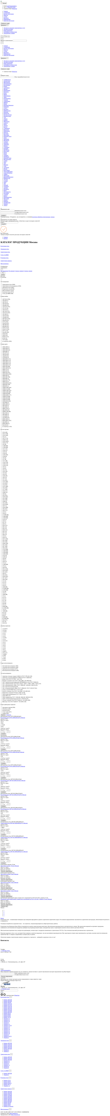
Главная (6, 11)
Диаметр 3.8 (7, 1033)
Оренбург (6, 143)
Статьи (5, 16)
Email (16, 213)
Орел (5, 162)
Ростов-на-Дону (8, 114)
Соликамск (6, 147)
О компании (7, 12)
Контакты (6, 18)
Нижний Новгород (8, 177)
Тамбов (5, 174)
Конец (2, 918)
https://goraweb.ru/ (15, 1114)
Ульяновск (6, 144)
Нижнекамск (7, 90)
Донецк (5, 118)
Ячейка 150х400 (8, 1095)
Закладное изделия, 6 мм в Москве (9, 882)
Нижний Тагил (7, 136)
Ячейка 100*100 (8, 999)
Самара (5, 160)
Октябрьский (7, 202)
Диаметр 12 (7, 1062)
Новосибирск (7, 95)
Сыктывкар (7, 87)
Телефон (17, 212)
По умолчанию (4, 271)
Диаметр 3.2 (7, 1031)
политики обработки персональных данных (43, 217)
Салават (6, 181)
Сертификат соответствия (10, 32)
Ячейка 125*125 (8, 1005)
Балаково (6, 148)
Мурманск (6, 189)
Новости (6, 15)
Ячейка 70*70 (7, 1017)
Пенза (5, 124)
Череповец (6, 139)
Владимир (6, 193)
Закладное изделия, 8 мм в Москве (9, 874)
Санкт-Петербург (8, 173)
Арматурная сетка (5, 1054)
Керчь (5, 190)
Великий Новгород (8, 105)
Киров (5, 152)
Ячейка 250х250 (8, 1098)
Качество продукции (9, 20)
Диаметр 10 (7, 1061)
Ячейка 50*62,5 (8, 1083)
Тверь (5, 97)
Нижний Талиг (7, 158)
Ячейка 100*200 (8, 1001)
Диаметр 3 (6, 1022)
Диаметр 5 (6, 1037)
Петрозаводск (7, 191)
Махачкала (6, 140)
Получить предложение (6, 871)
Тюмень (6, 204)
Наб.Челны (6, 150)
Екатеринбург (7, 98)
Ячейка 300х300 (8, 1099)
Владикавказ (7, 85)
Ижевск (6, 146)
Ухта (5, 163)
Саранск (6, 141)
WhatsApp (14, 8)
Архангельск (7, 81)
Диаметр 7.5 (7, 1065)
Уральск (6, 125)
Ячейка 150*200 (8, 1010)
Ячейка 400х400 (8, 1101)
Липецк (6, 200)
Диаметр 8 (6, 1066)
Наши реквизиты (8, 30)
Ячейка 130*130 (8, 1006)
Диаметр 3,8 (7, 1029)
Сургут (5, 108)
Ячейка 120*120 (8, 1003)
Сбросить (8, 714)
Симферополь (7, 79)
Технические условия (9, 33)
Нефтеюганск (7, 110)
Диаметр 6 (6, 1063)
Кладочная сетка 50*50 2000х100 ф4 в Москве (12, 752)
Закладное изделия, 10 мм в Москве (10, 865)
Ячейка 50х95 (7, 1105)
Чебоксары (6, 175)
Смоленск (6, 186)
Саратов (6, 100)
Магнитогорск (7, 159)
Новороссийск (7, 116)
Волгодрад (6, 151)
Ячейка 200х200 (8, 1097)
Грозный (6, 185)
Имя (16, 210)
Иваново (6, 164)
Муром (5, 168)
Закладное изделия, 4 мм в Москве (9, 890)
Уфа (5, 183)
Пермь (5, 104)
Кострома (6, 133)
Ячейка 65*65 (7, 1016)
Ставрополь (7, 128)
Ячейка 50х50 (7, 1103)
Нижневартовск (8, 197)
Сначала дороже (28, 271)
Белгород (6, 109)
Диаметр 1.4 (7, 1085)
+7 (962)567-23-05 (10, 7)
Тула (5, 117)
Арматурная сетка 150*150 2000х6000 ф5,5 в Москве (14, 837)
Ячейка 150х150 (8, 1094)
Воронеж (6, 112)
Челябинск (6, 156)
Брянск (5, 196)
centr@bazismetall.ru (12, 6)
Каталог (6, 238)
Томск (5, 137)
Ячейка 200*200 (8, 1012)
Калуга (5, 127)
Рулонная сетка (4, 1077)
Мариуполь (6, 121)
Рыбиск (5, 120)
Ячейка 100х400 (8, 1092)
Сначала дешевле (19, 271)
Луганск (6, 179)
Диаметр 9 (6, 1067)
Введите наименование (7, 40)
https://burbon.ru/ (14, 1113)
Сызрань (6, 194)
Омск (5, 182)
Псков (5, 154)
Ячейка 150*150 (8, 1009)
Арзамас (6, 187)
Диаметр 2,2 (7, 1018)
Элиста (5, 205)
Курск (5, 93)
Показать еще (4, 906)
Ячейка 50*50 (7, 1013)
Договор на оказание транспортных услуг (14, 28)
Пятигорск (6, 135)
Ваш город (17, 77)
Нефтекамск (7, 131)
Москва (5, 89)
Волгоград (6, 129)
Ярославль (6, 198)
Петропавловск (7, 83)
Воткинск (6, 91)
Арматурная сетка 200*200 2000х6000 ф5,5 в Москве (14, 823)
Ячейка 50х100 (7, 1102)
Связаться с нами (5, 23)
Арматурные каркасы (6, 1088)
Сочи (5, 166)
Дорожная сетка (5, 1040)
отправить (3, 215)
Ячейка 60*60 (7, 1014)
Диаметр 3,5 (7, 1028)
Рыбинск (6, 201)
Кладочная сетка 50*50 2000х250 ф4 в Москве (12, 738)
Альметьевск (7, 101)
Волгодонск (7, 170)
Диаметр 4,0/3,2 (8, 1036)
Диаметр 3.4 (7, 1032)
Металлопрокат (5, 1109)
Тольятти (6, 155)
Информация (7, 19)
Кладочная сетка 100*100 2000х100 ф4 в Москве (13, 780)
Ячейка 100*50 (7, 1002)
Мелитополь (7, 82)
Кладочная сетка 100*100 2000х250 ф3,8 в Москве (13, 794)
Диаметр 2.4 (7, 1021)
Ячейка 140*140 (8, 1008)
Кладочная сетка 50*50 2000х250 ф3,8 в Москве (13, 766)
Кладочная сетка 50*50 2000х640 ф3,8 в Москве (13, 717)
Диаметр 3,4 (7, 1026)
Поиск (2, 990)
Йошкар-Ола (7, 178)
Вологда (6, 132)
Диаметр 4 (6, 1035)
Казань (5, 86)
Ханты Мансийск (8, 171)
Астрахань (6, 167)
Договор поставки (8, 29)
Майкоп (6, 102)
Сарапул (6, 123)
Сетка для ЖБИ (5, 1070)
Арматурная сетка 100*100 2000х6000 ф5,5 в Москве (14, 851)
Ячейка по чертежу (8, 1106)
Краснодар (6, 113)
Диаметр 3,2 (7, 1024)
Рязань (5, 94)
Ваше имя (17, 973)
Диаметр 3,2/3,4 (8, 1025)
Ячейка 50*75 (7, 1084)
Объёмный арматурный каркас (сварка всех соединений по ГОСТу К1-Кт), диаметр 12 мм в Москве (26, 899)
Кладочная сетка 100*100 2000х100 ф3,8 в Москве (13, 809)
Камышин (6, 106)
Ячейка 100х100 (8, 1091)
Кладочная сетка (5, 997)
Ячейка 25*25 (7, 1080)
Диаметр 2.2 (7, 1020)
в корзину (3, 733)
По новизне (12, 271)
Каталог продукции (9, 14)
